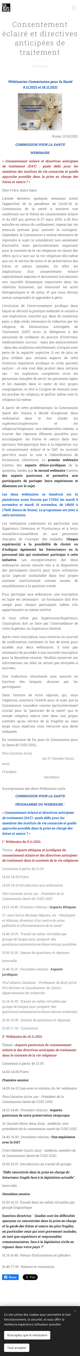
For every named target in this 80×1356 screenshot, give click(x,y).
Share (13, 1277)
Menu (74, 7)
